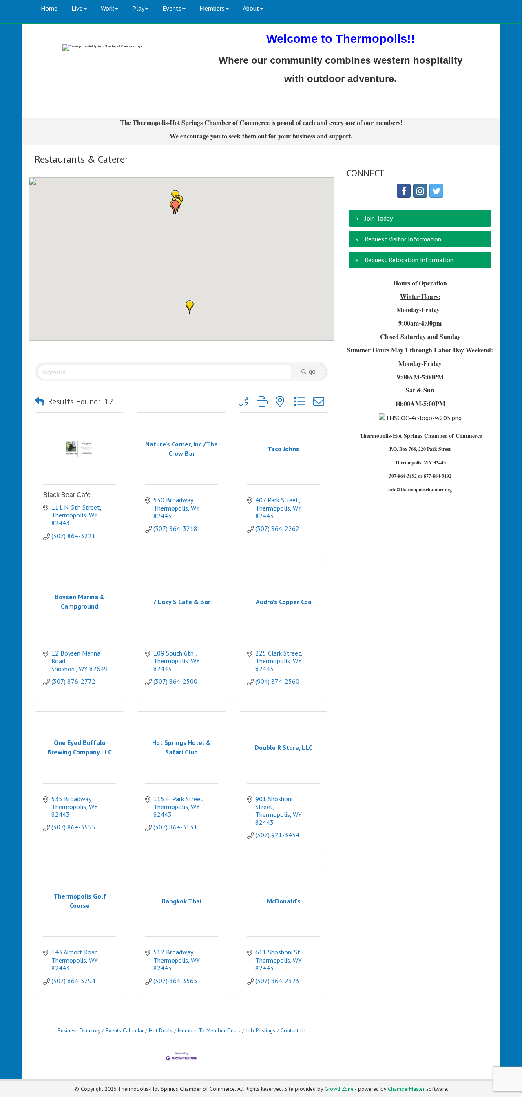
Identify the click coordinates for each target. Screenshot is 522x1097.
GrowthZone (339, 1089)
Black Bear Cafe (67, 494)
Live (77, 8)
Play (138, 8)
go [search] (312, 371)
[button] (190, 307)
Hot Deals (161, 1030)
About (251, 8)
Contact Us (293, 1030)
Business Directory (79, 1030)
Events (171, 8)
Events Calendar (125, 1030)
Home (49, 8)
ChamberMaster (406, 1089)
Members (212, 8)
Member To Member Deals (209, 1030)
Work (107, 8)
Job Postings (260, 1030)
